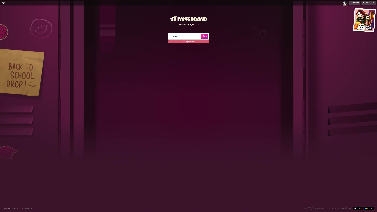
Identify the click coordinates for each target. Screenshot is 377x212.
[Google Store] (369, 208)
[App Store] (358, 208)
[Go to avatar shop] (345, 2)
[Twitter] (343, 208)
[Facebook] (346, 208)
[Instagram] (350, 208)
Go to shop (354, 3)
